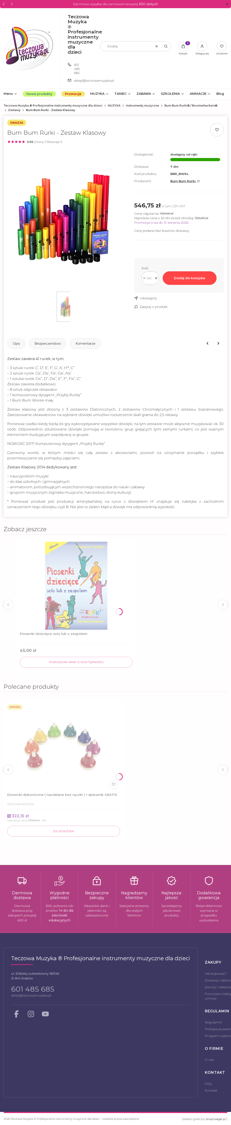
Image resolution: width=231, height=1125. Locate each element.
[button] (227, 4)
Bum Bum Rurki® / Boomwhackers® (190, 105)
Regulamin (213, 1022)
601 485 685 (77, 69)
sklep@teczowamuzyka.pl (31, 995)
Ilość (145, 268)
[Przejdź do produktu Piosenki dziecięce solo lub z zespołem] (76, 586)
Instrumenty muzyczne (142, 105)
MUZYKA (114, 105)
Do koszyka (63, 831)
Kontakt (211, 1090)
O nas (209, 1060)
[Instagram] (30, 1014)
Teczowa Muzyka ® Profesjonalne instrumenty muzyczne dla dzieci (53, 105)
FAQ (208, 1084)
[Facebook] (16, 1014)
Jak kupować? (216, 974)
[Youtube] (45, 1014)
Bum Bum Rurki (183, 181)
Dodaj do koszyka (189, 278)
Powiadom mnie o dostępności (76, 662)
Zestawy (14, 110)
